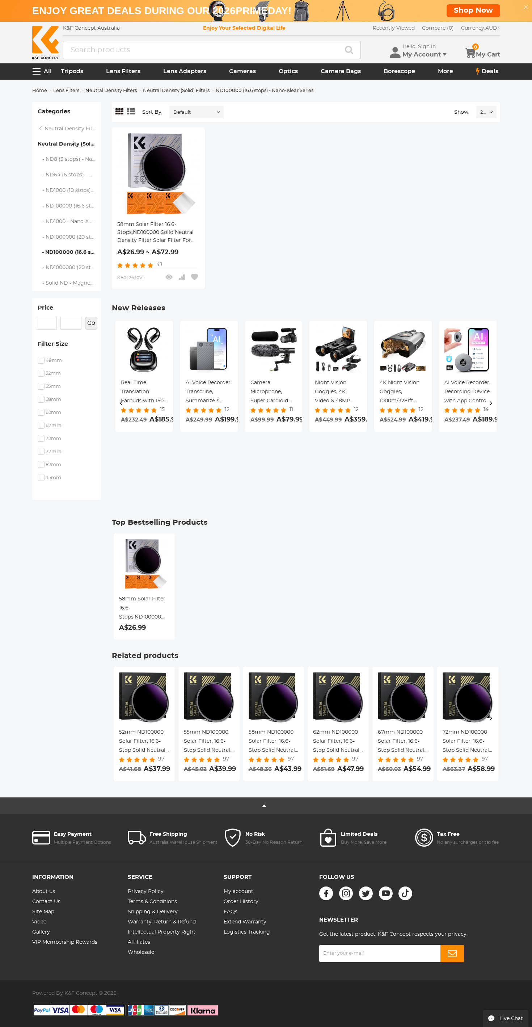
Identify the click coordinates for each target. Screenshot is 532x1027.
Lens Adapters (184, 71)
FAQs (230, 911)
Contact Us (46, 901)
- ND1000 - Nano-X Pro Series (69, 221)
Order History (241, 901)
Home (39, 90)
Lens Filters (123, 71)
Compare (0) (438, 28)
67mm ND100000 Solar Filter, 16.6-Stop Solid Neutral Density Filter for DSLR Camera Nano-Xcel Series (401, 742)
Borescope (399, 71)
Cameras (242, 71)
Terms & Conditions (152, 901)
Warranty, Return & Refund (162, 922)
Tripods (72, 71)
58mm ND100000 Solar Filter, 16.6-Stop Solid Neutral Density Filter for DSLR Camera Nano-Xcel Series (272, 742)
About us (43, 891)
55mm (53, 386)
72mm (53, 438)
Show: (461, 112)
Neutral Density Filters (111, 90)
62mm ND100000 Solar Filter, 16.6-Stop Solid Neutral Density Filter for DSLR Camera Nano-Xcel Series (336, 742)
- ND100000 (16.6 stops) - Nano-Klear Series (69, 252)
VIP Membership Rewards (64, 942)
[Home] (45, 42)
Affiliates (139, 942)
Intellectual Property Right (161, 932)
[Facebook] (326, 893)
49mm (54, 360)
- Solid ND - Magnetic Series (69, 283)
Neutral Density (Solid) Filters (176, 90)
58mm (53, 399)
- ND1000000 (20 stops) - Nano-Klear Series (69, 267)
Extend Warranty (245, 922)
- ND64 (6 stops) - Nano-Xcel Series (69, 174)
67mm (54, 425)
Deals (490, 71)
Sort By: (152, 112)
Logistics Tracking (247, 932)
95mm (53, 477)
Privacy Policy (146, 891)
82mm (53, 464)
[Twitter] (366, 893)
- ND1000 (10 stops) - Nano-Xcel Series (69, 190)
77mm (54, 451)
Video (39, 922)
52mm (53, 373)
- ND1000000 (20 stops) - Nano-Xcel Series (69, 237)
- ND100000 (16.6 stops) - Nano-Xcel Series (69, 206)
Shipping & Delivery (153, 911)
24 (483, 112)
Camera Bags (341, 71)
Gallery (41, 932)
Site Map (43, 911)
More (445, 71)
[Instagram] (346, 893)
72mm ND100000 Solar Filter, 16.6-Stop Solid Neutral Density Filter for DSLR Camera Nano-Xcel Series (466, 742)
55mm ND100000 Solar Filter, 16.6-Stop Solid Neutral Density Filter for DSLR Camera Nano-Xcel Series (207, 742)
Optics (288, 71)
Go (91, 323)
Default (182, 112)
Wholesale (141, 952)
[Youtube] (386, 893)
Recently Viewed (394, 28)
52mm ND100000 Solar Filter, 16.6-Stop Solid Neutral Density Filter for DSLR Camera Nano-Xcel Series (142, 742)
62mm (53, 412)
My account (238, 891)
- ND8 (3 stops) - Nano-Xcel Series (69, 159)
